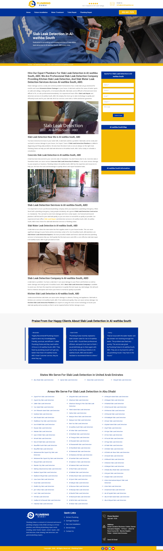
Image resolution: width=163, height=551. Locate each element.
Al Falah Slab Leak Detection (114, 445)
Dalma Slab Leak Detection (77, 413)
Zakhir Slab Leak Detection (42, 403)
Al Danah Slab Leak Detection (114, 456)
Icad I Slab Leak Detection (42, 493)
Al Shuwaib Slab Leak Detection (79, 441)
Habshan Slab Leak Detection (43, 504)
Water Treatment (57, 12)
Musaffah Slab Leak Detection (43, 449)
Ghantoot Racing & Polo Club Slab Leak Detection (81, 405)
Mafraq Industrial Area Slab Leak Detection (47, 469)
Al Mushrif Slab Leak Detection (79, 493)
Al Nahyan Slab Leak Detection (79, 483)
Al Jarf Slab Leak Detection (113, 428)
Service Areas (70, 528)
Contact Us (70, 531)
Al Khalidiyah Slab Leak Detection (115, 417)
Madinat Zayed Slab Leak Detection (45, 472)
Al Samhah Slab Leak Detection (79, 458)
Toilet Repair (72, 12)
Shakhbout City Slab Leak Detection (45, 421)
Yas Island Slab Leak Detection (44, 407)
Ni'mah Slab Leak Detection (42, 438)
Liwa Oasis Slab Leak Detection (44, 479)
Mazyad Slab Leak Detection (43, 462)
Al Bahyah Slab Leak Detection (114, 466)
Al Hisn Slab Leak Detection (113, 435)
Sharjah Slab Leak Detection (122, 380)
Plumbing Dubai (77, 548)
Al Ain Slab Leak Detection (113, 486)
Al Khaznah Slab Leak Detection (115, 414)
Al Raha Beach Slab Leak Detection (80, 476)
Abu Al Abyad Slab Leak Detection (115, 500)
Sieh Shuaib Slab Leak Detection (44, 417)
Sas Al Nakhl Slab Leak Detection (44, 424)
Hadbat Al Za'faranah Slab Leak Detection (47, 500)
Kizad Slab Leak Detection (42, 483)
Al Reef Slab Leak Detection (78, 469)
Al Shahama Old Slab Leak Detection (80, 455)
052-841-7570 (128, 12)
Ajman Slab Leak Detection (68, 380)
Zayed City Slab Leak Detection (44, 400)
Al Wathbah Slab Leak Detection (79, 434)
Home (28, 12)
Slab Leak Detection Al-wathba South (60, 64)
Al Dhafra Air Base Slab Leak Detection (117, 452)
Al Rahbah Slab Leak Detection (79, 472)
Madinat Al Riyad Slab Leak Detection (46, 476)
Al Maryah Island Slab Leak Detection (116, 396)
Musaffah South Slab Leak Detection (45, 445)
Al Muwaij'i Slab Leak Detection (79, 490)
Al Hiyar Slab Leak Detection (114, 431)
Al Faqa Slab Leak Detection (113, 442)
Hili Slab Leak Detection (41, 497)
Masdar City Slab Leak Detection (44, 465)
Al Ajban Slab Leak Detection (114, 477)
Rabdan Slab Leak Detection (43, 431)
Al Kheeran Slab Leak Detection (115, 410)
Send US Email (112, 540)
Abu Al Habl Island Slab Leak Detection (117, 497)
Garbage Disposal (72, 521)
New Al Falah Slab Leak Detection (44, 442)
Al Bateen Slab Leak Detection (114, 463)
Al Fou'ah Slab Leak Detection (114, 438)
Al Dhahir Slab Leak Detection (114, 449)
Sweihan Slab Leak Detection (43, 414)
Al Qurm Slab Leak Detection (78, 479)
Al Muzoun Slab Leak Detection (79, 486)
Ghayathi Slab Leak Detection (78, 396)
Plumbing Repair (86, 12)
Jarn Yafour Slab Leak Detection (44, 490)
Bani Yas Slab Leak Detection (78, 423)
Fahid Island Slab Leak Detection (79, 409)
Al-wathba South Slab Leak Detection (81, 427)
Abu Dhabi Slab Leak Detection (43, 380)
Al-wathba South (39, 64)
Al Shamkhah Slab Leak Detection (79, 448)
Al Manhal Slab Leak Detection (114, 403)
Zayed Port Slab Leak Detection (44, 396)
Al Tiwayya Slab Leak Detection (79, 437)
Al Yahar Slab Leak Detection (78, 430)
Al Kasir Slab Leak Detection (114, 421)
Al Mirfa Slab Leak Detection (78, 500)
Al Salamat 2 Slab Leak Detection (79, 462)
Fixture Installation (41, 12)
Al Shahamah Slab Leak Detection (79, 451)
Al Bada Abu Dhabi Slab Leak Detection (117, 470)
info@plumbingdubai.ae (125, 5)
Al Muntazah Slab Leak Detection (79, 497)
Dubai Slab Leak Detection (95, 380)
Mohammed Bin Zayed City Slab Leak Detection (46, 453)
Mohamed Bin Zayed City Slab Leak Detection (48, 458)
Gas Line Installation (73, 524)
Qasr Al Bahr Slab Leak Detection (44, 435)
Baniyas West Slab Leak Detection (80, 416)
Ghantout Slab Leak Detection (78, 400)
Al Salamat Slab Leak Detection (79, 465)
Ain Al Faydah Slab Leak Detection (115, 493)
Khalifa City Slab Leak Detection (44, 486)
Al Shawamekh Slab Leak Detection (80, 444)
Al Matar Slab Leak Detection (78, 504)
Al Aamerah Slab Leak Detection (115, 490)
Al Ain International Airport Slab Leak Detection (116, 481)
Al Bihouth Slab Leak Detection (114, 459)
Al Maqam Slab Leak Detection (114, 400)
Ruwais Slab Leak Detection (43, 428)
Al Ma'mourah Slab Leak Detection (115, 407)
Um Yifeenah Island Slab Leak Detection (46, 410)
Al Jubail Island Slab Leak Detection (116, 424)
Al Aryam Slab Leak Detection (114, 473)
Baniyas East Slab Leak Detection (80, 420)
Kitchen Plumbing (72, 517)
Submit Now (118, 115)
